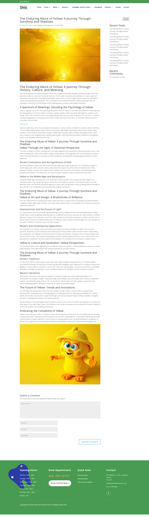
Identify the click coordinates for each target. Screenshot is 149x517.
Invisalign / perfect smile (81, 7)
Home (39, 7)
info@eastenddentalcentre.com (116, 483)
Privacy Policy (83, 475)
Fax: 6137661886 (111, 487)
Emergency (98, 7)
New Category (38, 25)
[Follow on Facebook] (108, 493)
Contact (126, 7)
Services (65, 7)
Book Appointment (60, 483)
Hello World (23, 124)
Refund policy (83, 479)
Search (126, 19)
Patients (108, 7)
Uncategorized (48, 25)
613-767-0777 (59, 476)
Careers (118, 7)
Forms (46, 7)
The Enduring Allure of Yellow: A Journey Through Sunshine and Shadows (58, 143)
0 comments (59, 25)
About (55, 7)
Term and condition (85, 482)
